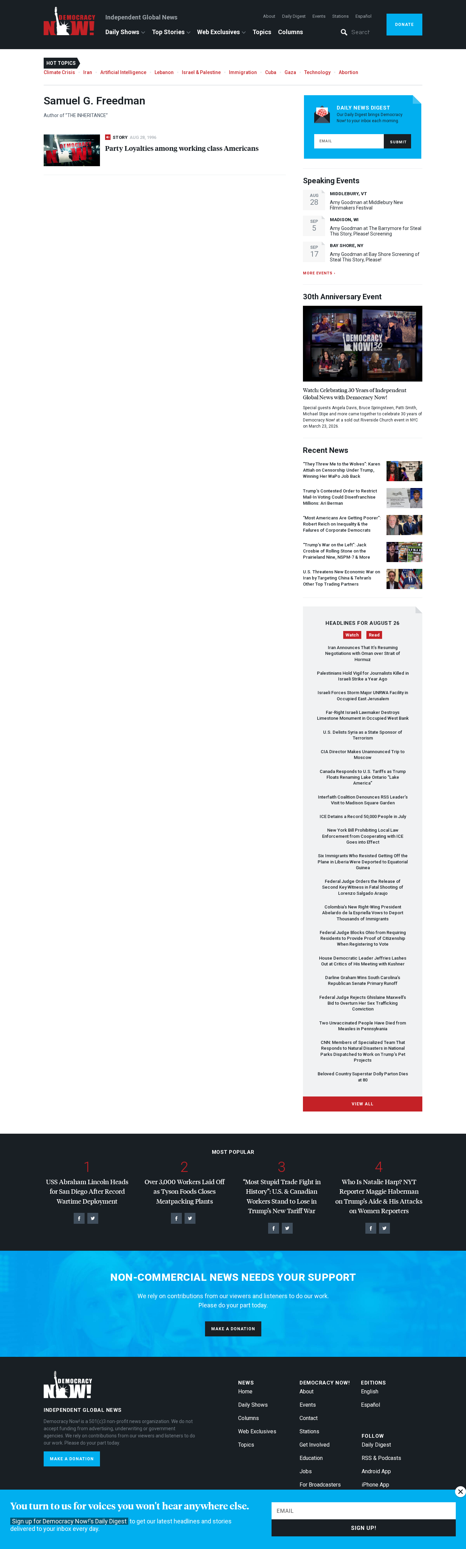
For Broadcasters (320, 1484)
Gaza (290, 72)
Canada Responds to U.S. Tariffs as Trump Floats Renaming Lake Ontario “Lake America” (363, 777)
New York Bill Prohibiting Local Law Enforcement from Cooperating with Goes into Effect (362, 836)
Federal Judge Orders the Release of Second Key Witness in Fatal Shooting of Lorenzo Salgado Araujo (362, 887)
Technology (317, 72)
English (369, 1391)
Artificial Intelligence (123, 72)
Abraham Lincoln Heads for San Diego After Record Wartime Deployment (87, 1191)
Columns (290, 31)
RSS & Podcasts (381, 1458)
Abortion (348, 72)
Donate (404, 24)
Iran (87, 72)
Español (363, 16)
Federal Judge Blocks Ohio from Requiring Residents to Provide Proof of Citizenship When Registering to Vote (363, 938)
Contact (309, 1418)
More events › (319, 273)
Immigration (243, 72)
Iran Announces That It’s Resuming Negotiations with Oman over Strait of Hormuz (362, 653)
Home (245, 1391)
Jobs (306, 1471)
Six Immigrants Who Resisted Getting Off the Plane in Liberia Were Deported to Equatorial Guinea (363, 861)
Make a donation (233, 1328)
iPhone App (375, 1484)
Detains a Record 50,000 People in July (363, 816)
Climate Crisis (59, 72)
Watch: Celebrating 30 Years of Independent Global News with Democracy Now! (354, 393)
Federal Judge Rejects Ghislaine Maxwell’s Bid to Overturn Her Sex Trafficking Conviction (362, 1003)
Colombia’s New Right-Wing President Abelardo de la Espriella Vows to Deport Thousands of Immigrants (362, 912)
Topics (261, 31)
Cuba (270, 72)
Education (311, 1458)
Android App (376, 1471)
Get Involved (315, 1445)
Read (374, 634)
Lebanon (164, 72)
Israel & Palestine (201, 72)
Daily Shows (122, 31)
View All (363, 1104)
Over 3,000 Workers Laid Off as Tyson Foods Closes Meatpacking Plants (184, 1191)
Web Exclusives (218, 31)
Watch (352, 634)
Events (318, 16)
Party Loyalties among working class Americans (182, 148)
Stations (340, 16)
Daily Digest (294, 16)
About (269, 16)
